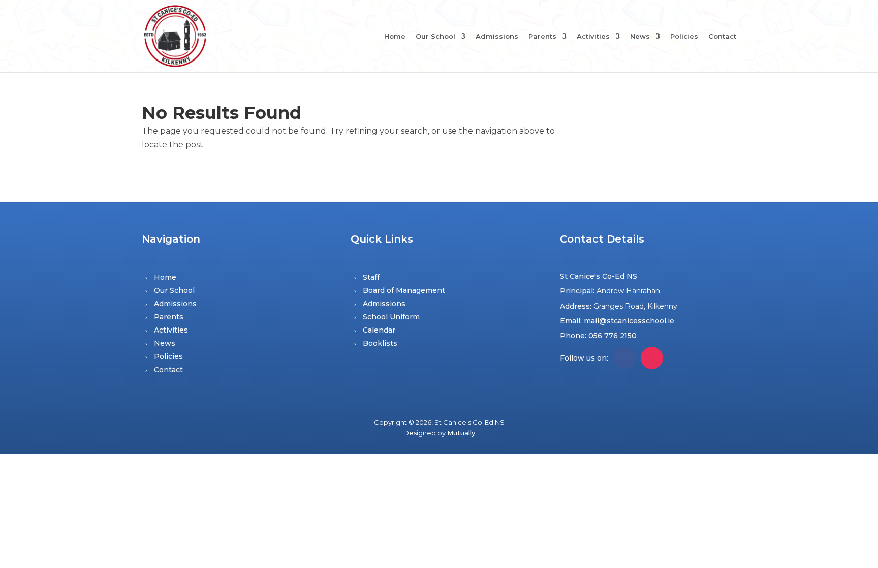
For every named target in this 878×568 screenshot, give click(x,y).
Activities (593, 36)
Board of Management (404, 290)
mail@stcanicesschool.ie (629, 320)
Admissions (497, 36)
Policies (684, 36)
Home (394, 36)
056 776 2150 (612, 335)
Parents (542, 36)
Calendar (379, 330)
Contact (722, 36)
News (640, 36)
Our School (435, 36)
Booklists (380, 343)
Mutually (461, 433)
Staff (371, 277)
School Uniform (391, 316)
